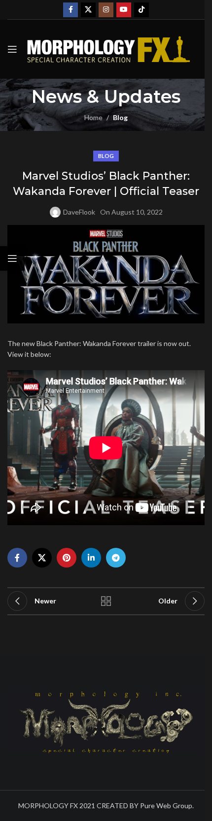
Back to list (106, 601)
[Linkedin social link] (91, 558)
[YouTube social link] (123, 9)
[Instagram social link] (106, 9)
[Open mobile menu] (12, 49)
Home (93, 117)
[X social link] (88, 9)
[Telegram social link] (116, 558)
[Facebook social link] (70, 9)
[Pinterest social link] (66, 558)
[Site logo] (108, 48)
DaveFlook (79, 212)
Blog (120, 117)
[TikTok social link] (141, 9)
